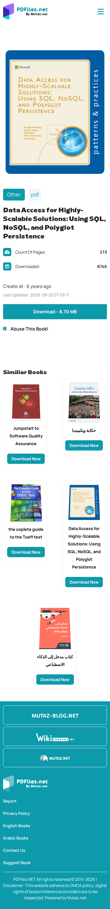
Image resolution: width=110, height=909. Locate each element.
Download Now (26, 459)
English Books (16, 825)
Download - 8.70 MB (55, 311)
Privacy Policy (16, 813)
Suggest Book (16, 862)
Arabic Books (15, 838)
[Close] (100, 11)
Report (10, 801)
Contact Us (14, 850)
